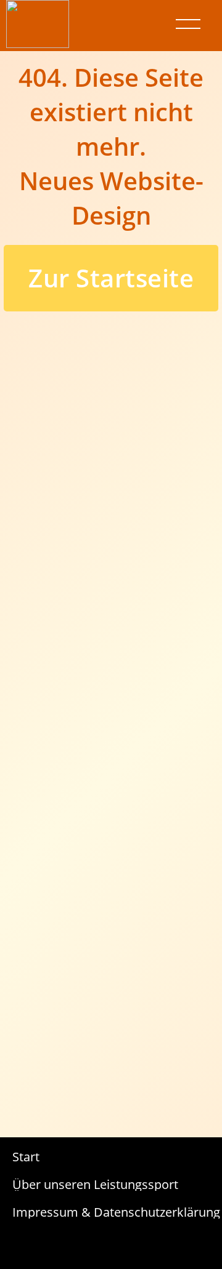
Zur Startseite (111, 278)
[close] (188, 24)
